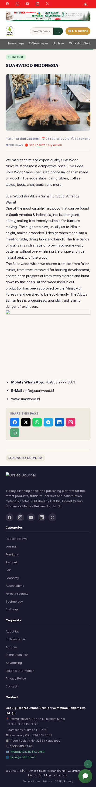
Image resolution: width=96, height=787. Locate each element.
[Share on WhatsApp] (37, 422)
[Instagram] (17, 4)
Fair (8, 570)
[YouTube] (27, 4)
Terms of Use (31, 781)
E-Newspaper (38, 43)
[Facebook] (7, 4)
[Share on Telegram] (48, 422)
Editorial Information (20, 671)
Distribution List (17, 655)
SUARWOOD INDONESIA (25, 458)
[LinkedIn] (37, 4)
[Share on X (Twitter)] (26, 422)
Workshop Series (81, 43)
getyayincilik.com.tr (23, 757)
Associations (15, 585)
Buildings (12, 609)
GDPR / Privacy (64, 781)
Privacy (47, 781)
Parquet (11, 562)
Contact (11, 686)
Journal (11, 546)
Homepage (16, 43)
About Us (12, 631)
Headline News (16, 538)
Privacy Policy (16, 678)
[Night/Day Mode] (85, 4)
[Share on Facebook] (14, 422)
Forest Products (17, 593)
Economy (12, 578)
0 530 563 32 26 (21, 746)
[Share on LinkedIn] (59, 422)
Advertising (14, 663)
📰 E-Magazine (78, 30)
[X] (47, 4)
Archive (58, 43)
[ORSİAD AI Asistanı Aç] (85, 776)
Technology (14, 601)
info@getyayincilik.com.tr (27, 751)
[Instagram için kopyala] (70, 422)
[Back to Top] (88, 764)
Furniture (12, 554)
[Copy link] (14, 432)
